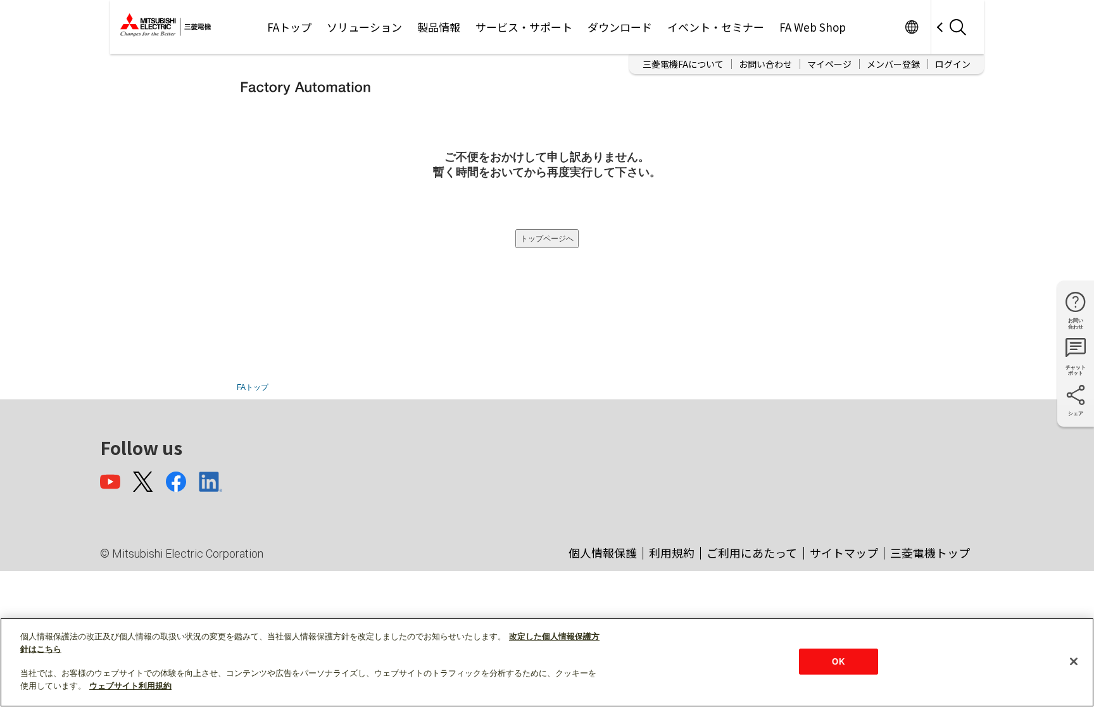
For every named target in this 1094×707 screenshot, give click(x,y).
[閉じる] (1074, 661)
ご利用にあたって (752, 552)
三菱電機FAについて (683, 64)
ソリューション (364, 27)
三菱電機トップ (930, 552)
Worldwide (911, 27)
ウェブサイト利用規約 (130, 686)
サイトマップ (844, 552)
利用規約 (672, 552)
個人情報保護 (603, 552)
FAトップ (289, 27)
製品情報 (438, 27)
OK (838, 661)
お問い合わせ (765, 64)
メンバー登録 (893, 64)
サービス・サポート (523, 27)
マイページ (829, 64)
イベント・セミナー (715, 27)
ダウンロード (620, 27)
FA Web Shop (812, 27)
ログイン (953, 64)
